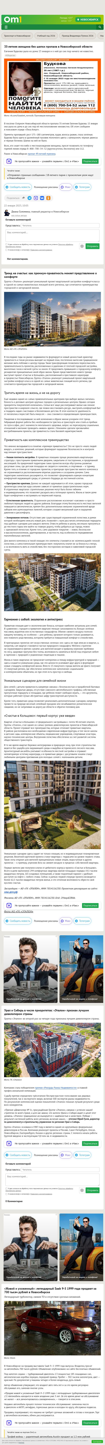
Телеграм (84, 187)
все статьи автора (19, 215)
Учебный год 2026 (46, 35)
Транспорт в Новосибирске (17, 35)
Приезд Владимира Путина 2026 (77, 35)
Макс (68, 187)
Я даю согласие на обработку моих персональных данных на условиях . (39, 245)
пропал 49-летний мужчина (41, 153)
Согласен (97, 1441)
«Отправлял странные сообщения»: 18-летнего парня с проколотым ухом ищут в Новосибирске (50, 176)
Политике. (21, 1442)
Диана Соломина (20, 211)
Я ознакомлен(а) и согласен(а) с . (30, 250)
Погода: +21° (66, 19)
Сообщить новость (20, 187)
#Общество (10, 55)
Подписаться (90, 161)
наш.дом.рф (10, 891)
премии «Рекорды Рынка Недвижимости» (56, 1087)
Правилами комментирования (41, 250)
